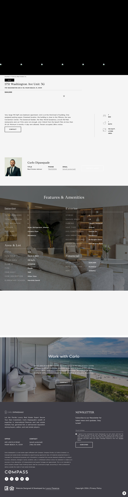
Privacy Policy (96, 488)
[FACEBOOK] (6, 479)
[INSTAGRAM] (12, 479)
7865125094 (52, 169)
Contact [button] (13, 129)
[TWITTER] (27, 479)
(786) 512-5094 (35, 445)
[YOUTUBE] (22, 479)
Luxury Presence (52, 488)
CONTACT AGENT (92, 168)
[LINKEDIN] (17, 479)
